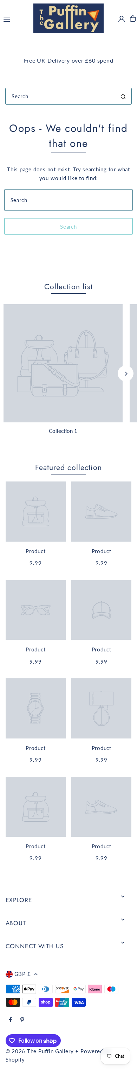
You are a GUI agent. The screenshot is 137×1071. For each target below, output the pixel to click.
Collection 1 (63, 431)
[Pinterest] (22, 1020)
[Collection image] (63, 363)
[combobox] (68, 96)
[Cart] (133, 18)
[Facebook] (10, 1020)
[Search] (123, 96)
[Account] (121, 19)
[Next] (125, 373)
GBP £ (22, 974)
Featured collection (68, 467)
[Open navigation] (14, 18)
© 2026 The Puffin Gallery (40, 1051)
